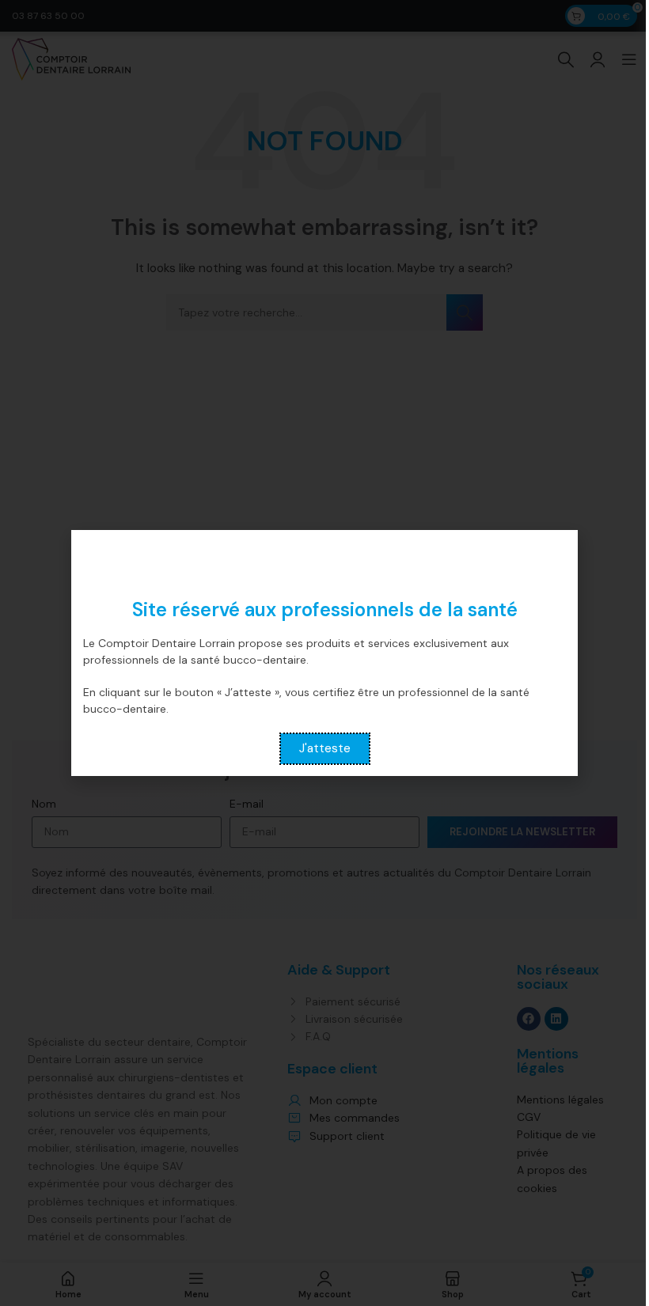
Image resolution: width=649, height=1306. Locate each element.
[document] (324, 653)
